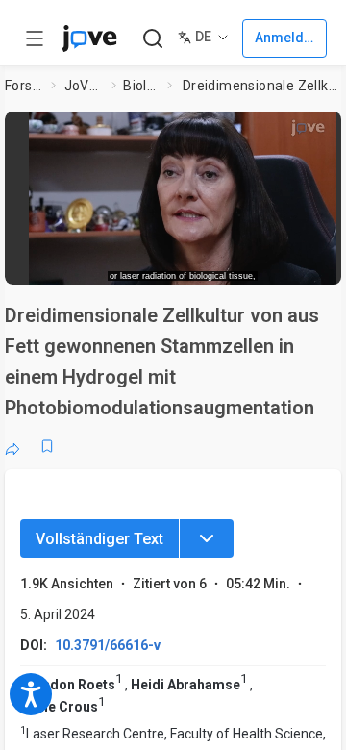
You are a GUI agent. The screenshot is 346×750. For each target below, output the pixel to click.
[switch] (207, 264)
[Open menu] (34, 38)
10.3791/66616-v (108, 645)
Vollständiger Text (99, 539)
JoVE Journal (84, 85)
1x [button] (291, 263)
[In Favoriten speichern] (47, 446)
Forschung (24, 85)
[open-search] (152, 39)
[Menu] (207, 538)
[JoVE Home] (89, 38)
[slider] (111, 264)
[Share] (12, 446)
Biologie (141, 85)
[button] (182, 191)
